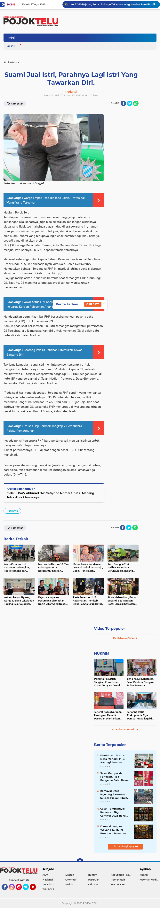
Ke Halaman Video (124, 638)
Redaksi (143, 874)
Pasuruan (93, 879)
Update (93, 304)
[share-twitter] (129, 103)
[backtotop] (80, 861)
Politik (69, 884)
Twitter (27, 892)
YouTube (35, 892)
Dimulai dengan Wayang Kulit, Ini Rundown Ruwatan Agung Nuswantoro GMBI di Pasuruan (113, 830)
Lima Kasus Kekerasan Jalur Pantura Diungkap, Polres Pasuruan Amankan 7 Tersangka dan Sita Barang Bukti (141, 682)
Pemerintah (118, 879)
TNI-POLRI (49, 889)
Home (11, 4)
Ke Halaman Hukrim (124, 729)
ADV (45, 874)
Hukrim (92, 874)
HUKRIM (101, 653)
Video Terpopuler (109, 628)
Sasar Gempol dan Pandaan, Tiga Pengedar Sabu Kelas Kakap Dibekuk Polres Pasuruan (114, 777)
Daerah (69, 874)
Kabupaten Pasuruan (122, 874)
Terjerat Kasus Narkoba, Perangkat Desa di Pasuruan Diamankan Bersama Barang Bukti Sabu (108, 715)
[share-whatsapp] (136, 103)
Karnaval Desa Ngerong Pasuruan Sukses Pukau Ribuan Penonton (114, 794)
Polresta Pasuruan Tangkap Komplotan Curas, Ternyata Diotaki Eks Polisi (107, 682)
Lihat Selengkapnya (124, 846)
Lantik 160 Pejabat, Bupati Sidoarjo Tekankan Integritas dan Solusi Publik (112, 4)
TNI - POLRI (118, 884)
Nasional (48, 879)
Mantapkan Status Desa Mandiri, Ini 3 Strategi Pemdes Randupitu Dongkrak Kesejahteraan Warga (114, 759)
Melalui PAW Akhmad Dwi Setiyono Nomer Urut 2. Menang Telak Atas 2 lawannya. (50, 495)
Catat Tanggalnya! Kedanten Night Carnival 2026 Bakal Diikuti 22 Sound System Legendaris (113, 812)
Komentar (16, 527)
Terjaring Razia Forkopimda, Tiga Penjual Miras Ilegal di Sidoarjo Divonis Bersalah (139, 715)
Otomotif (70, 879)
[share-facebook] (123, 103)
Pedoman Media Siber (149, 879)
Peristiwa (12, 510)
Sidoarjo (93, 884)
